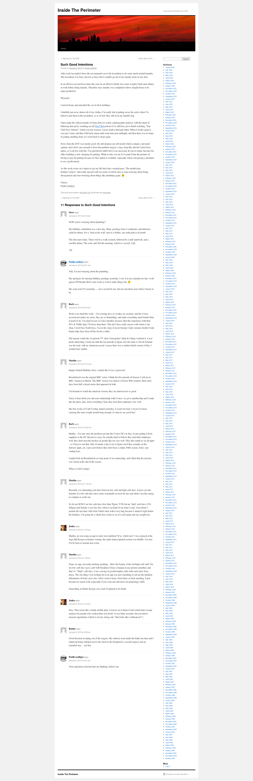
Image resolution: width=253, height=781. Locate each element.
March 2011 (169, 555)
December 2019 (170, 278)
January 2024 (170, 149)
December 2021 (170, 215)
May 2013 (169, 486)
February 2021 (170, 241)
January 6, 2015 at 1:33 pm (79, 529)
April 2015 (169, 426)
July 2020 (168, 260)
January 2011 (170, 560)
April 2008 (169, 647)
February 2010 (170, 589)
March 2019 (169, 302)
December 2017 (170, 341)
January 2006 (170, 719)
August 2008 (170, 637)
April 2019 (169, 299)
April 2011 (169, 552)
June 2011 (169, 547)
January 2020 (170, 275)
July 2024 (168, 133)
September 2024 (171, 128)
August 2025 (170, 99)
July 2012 (168, 513)
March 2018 (169, 333)
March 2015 (169, 428)
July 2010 (168, 576)
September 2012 (171, 508)
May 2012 (169, 518)
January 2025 (170, 117)
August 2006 (170, 700)
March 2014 (169, 460)
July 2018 (168, 323)
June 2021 (169, 231)
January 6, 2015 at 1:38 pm (79, 558)
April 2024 (169, 141)
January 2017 (170, 370)
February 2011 (170, 558)
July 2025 (168, 101)
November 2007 (171, 661)
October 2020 (170, 252)
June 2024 (169, 136)
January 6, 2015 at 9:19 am (79, 216)
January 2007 (170, 687)
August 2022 (170, 194)
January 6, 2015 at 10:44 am (80, 427)
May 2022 (169, 202)
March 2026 (169, 80)
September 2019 (171, 286)
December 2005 (170, 721)
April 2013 (169, 489)
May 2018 (169, 328)
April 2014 (169, 457)
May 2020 (169, 265)
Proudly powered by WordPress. (177, 774)
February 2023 (170, 178)
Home (63, 48)
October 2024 (170, 125)
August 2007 (170, 668)
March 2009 (169, 618)
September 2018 (171, 318)
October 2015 (170, 410)
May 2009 (169, 613)
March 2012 (169, 523)
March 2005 (169, 745)
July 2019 (168, 291)
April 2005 (169, 742)
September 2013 (171, 476)
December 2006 (170, 690)
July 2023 (168, 165)
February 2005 (170, 748)
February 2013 (170, 494)
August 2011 (170, 542)
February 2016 (170, 399)
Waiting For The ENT (70, 58)
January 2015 (170, 434)
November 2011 (171, 534)
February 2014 (170, 463)
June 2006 (169, 705)
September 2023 (171, 159)
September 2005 (171, 729)
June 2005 (169, 737)
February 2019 (170, 304)
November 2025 (171, 91)
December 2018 (170, 310)
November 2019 (171, 281)
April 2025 (169, 109)
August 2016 (170, 384)
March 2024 (169, 144)
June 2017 (169, 357)
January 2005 (170, 750)
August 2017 (170, 352)
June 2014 (169, 452)
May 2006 (169, 708)
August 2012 (170, 510)
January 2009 (170, 624)
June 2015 (169, 421)
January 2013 (170, 497)
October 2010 (170, 568)
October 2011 (170, 537)
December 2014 (170, 436)
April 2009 (169, 616)
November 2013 (171, 471)
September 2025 (171, 96)
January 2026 (170, 86)
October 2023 (170, 157)
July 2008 (168, 639)
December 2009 (170, 595)
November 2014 (171, 439)
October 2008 (170, 632)
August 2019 (170, 289)
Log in (167, 766)
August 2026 (170, 67)
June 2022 (169, 199)
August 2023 (170, 162)
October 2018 (170, 315)
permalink (107, 192)
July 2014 (168, 450)
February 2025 (170, 115)
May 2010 (169, 581)
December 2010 (170, 563)
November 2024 (171, 122)
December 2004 (170, 753)
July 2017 (168, 355)
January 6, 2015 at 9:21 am (79, 265)
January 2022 (170, 212)
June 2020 (169, 262)
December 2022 (170, 183)
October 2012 (170, 505)
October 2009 (170, 600)
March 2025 (169, 112)
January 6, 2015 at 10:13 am (80, 364)
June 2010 (169, 579)
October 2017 (170, 347)
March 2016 (169, 397)
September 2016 (171, 381)
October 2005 (170, 726)
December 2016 (170, 373)
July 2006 (168, 703)
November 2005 (171, 724)
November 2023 (171, 154)
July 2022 (168, 196)
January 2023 (170, 180)
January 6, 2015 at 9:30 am (79, 307)
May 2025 (169, 107)
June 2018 (169, 326)
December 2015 (170, 405)
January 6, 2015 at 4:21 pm (79, 660)
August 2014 (170, 447)
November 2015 (171, 407)
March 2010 (169, 587)
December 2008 (170, 626)
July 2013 (168, 481)
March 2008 (169, 650)
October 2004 (170, 758)
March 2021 (169, 239)
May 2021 (169, 233)
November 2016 (171, 376)
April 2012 (169, 521)
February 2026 (170, 83)
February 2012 (170, 526)
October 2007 (170, 663)
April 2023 (169, 173)
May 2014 (169, 455)
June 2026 (169, 72)
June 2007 (169, 674)
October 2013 (170, 473)
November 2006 (171, 692)
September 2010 (171, 571)
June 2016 (169, 389)
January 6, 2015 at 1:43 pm (79, 604)
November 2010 (171, 566)
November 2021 (171, 217)
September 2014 (171, 444)
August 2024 (170, 130)
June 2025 (169, 104)
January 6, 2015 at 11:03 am (80, 484)
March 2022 (169, 207)
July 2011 (168, 544)
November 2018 (171, 312)
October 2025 (170, 93)
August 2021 (170, 225)
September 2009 (171, 603)
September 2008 (171, 634)
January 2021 (170, 244)
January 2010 (170, 592)
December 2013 (170, 468)
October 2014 (170, 442)
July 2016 (168, 386)
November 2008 (171, 629)
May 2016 (169, 391)
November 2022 (171, 186)
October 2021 (170, 220)
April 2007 (169, 679)
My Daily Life (85, 192)
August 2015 (170, 415)
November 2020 (171, 249)
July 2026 (168, 70)
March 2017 (169, 365)
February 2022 (170, 210)
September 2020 (171, 254)
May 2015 (169, 423)
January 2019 (170, 307)
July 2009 (168, 608)
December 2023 (170, 151)
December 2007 (170, 658)
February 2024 (170, 146)
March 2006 (169, 713)
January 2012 (170, 529)
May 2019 (169, 297)
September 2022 (171, 191)
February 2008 (170, 653)
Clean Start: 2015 (146, 58)
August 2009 (170, 605)
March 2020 (169, 270)
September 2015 (171, 413)
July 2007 (168, 671)
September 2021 (171, 223)
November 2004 (171, 755)
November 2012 (171, 502)
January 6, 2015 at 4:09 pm (79, 632)
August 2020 (170, 257)
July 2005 (168, 734)
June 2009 (169, 610)
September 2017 (171, 349)
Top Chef (99, 126)
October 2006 (170, 695)
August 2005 (170, 732)
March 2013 (169, 492)
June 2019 (169, 294)
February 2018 (170, 336)
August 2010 (170, 573)
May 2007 (169, 676)
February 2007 (170, 684)
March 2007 (169, 682)
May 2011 (169, 550)
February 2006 (170, 716)
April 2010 (169, 584)
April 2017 (169, 362)
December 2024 (170, 120)
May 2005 (169, 740)
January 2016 (170, 402)
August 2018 (170, 320)
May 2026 (169, 75)
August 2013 (170, 479)
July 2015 (168, 418)
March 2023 (169, 175)
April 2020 (169, 268)
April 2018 (169, 331)
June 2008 (169, 642)
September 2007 (171, 666)
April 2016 (169, 394)
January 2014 (170, 465)
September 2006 (171, 697)
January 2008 (170, 655)
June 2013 (169, 484)
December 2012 (170, 500)
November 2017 (171, 344)
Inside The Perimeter (79, 10)
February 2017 (170, 368)
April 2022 (169, 204)
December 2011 (170, 531)
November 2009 (171, 597)
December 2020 (170, 246)
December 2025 (170, 88)
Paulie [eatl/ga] (91, 68)
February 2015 (170, 431)
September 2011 (171, 539)
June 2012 (169, 515)
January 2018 (170, 339)
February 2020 (170, 273)
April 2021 (169, 236)
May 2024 (169, 138)
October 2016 (170, 378)
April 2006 (169, 711)
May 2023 (169, 170)
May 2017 (169, 360)
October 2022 (170, 188)
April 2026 (169, 78)
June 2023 (169, 167)
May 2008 (169, 645)
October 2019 (170, 283)
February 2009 (170, 621)
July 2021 (168, 228)
